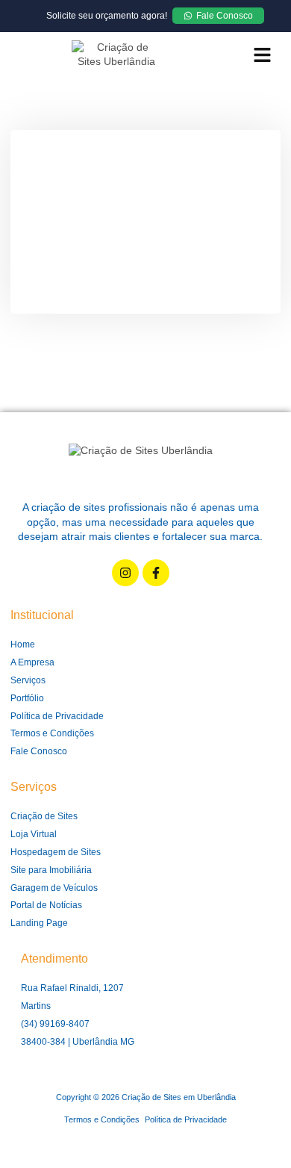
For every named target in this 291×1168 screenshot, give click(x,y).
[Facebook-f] (156, 572)
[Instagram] (125, 572)
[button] (262, 54)
